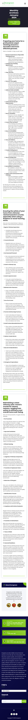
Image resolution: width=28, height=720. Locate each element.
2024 (15, 22)
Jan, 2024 (6, 36)
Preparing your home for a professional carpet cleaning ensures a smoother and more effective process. (13, 45)
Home (11, 22)
